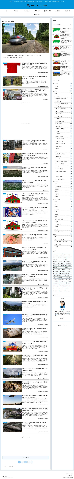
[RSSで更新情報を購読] (64, 318)
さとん (62, 309)
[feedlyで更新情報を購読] (62, 318)
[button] (71, 24)
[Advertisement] (25, 112)
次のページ (25, 457)
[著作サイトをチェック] (61, 318)
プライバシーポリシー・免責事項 (69, 475)
